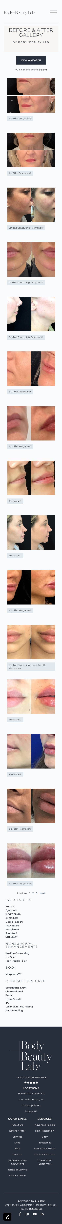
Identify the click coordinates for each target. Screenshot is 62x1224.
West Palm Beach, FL (31, 1099)
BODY (10, 967)
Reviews (17, 1154)
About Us (17, 1124)
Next (42, 893)
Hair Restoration (44, 1130)
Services (17, 1136)
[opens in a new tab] (20, 1214)
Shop (17, 1142)
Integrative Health (44, 1148)
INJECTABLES (18, 900)
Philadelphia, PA (31, 1105)
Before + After (17, 1130)
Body (45, 1136)
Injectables (45, 1142)
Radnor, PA (31, 1111)
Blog (17, 1148)
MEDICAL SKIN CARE (25, 981)
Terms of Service (17, 1169)
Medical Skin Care (44, 1154)
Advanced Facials (45, 1124)
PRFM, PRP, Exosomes (44, 1162)
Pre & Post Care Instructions (17, 1162)
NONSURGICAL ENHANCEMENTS (21, 945)
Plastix (40, 1201)
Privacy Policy (17, 1175)
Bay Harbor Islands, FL (31, 1093)
